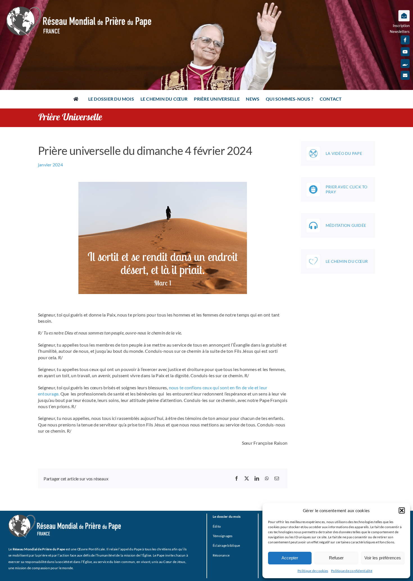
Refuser (336, 557)
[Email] (277, 478)
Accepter (290, 557)
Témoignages (223, 536)
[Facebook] (237, 478)
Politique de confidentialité (351, 571)
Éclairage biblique (226, 545)
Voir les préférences (382, 557)
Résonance (221, 555)
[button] (402, 510)
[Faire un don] (405, 63)
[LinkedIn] (257, 478)
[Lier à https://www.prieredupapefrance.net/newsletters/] (404, 15)
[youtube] (405, 51)
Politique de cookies (313, 571)
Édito (217, 526)
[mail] (405, 75)
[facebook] (405, 39)
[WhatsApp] (267, 478)
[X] (247, 478)
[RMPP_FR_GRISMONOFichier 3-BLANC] (64, 516)
